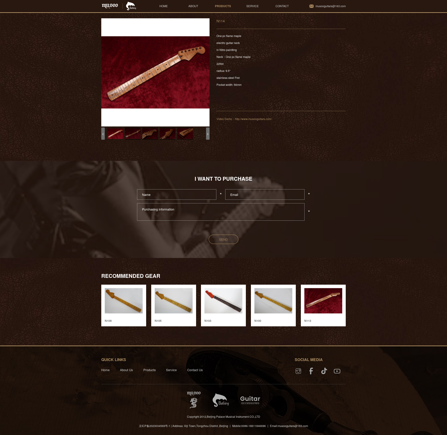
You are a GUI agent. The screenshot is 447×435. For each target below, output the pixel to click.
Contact (282, 6)
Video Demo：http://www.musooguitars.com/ (244, 119)
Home (163, 6)
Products (223, 6)
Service (252, 6)
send (223, 239)
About (193, 6)
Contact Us (195, 370)
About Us (126, 370)
